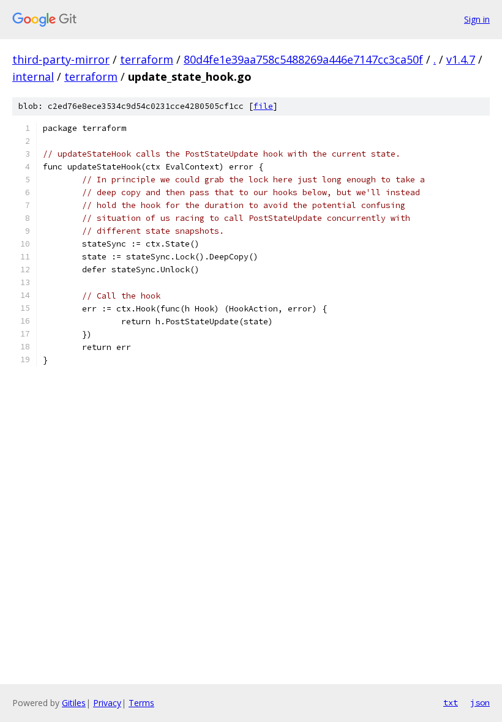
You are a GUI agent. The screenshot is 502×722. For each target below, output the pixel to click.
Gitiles (74, 703)
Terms (141, 703)
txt (450, 702)
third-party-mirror (61, 59)
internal (33, 76)
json (480, 702)
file (263, 106)
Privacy (107, 703)
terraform (146, 59)
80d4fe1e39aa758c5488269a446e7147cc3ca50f (303, 59)
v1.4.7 (460, 59)
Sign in (477, 19)
